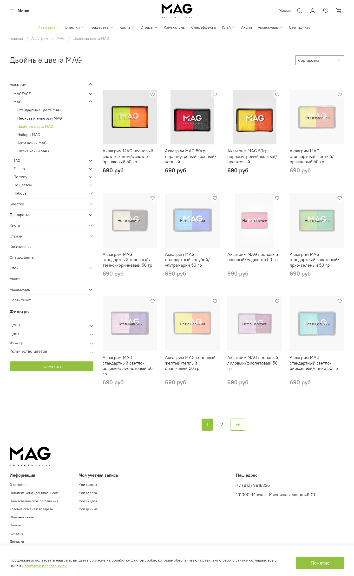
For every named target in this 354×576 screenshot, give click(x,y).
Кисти (124, 27)
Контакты (17, 533)
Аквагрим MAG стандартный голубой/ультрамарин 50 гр (187, 259)
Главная (16, 38)
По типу (20, 176)
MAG (61, 38)
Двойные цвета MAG (35, 126)
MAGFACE (22, 93)
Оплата (15, 525)
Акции (246, 27)
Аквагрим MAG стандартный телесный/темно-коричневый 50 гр (127, 259)
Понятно (320, 563)
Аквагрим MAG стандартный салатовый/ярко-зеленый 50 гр (314, 259)
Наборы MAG (28, 134)
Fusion (19, 168)
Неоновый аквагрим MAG (39, 118)
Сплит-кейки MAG (33, 151)
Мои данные (88, 509)
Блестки (72, 27)
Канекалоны (174, 27)
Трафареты (99, 27)
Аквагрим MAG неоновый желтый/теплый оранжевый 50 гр (190, 363)
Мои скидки (88, 501)
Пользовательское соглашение (34, 501)
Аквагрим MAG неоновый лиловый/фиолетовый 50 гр (252, 363)
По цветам (22, 185)
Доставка (17, 541)
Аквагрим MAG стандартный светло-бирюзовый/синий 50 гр (314, 363)
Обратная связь (22, 517)
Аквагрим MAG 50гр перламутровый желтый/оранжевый (252, 156)
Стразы (146, 27)
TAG (16, 160)
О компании (19, 484)
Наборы (20, 193)
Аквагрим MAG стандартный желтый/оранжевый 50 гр (312, 156)
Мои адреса (88, 493)
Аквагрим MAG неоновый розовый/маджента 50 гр (252, 257)
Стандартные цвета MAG (39, 110)
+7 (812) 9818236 (253, 485)
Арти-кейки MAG (32, 142)
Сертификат (299, 27)
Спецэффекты (203, 27)
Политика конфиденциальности (34, 493)
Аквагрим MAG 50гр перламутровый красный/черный (190, 156)
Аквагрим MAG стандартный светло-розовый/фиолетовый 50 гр (128, 366)
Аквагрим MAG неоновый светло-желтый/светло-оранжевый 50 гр (128, 156)
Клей (226, 27)
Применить (51, 366)
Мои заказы (88, 484)
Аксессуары (268, 27)
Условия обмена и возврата (31, 509)
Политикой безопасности (44, 565)
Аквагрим (46, 27)
